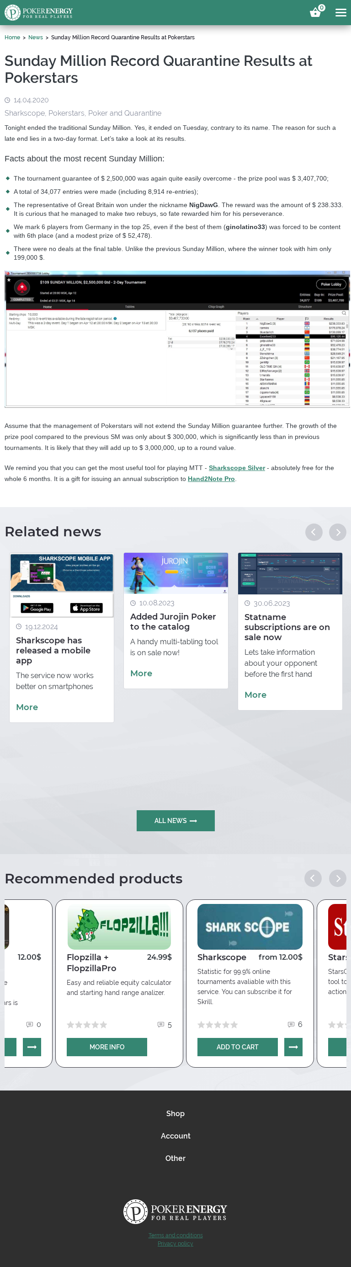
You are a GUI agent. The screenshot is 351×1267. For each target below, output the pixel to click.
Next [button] (337, 532)
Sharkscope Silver (237, 467)
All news (170, 820)
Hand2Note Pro (211, 478)
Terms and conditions (176, 1235)
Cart (320, 9)
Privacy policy (175, 1243)
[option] (61, 637)
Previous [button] (314, 532)
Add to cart (238, 1047)
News (35, 37)
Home (12, 37)
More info (107, 1047)
